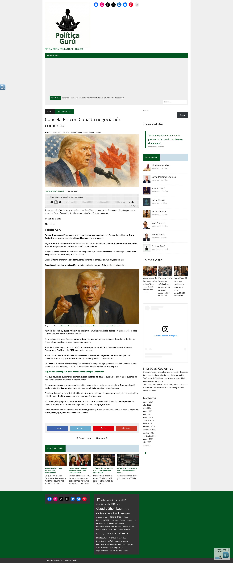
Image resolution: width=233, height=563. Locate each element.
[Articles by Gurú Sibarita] (146, 215)
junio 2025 (147, 445)
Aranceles (57, 132)
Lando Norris (112, 529)
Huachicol (118, 526)
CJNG (118, 504)
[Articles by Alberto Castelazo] (146, 169)
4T (98, 499)
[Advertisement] (116, 78)
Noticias (58, 468)
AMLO (123, 500)
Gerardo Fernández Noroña (115, 523)
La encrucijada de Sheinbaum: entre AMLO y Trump (150, 281)
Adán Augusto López (110, 500)
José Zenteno (158, 223)
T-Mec (98, 132)
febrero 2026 (148, 420)
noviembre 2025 (149, 430)
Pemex (117, 541)
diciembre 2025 (149, 426)
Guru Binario (158, 199)
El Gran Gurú (50, 468)
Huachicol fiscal (129, 526)
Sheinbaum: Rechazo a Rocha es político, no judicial (163, 375)
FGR (134, 520)
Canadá (66, 132)
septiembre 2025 (150, 436)
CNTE (127, 509)
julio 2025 (147, 442)
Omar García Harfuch (104, 541)
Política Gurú (58, 191)
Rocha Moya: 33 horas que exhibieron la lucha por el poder (180, 284)
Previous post (85, 438)
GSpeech (135, 205)
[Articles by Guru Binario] (146, 204)
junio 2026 (147, 408)
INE (97, 529)
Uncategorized (75, 473)
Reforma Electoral (114, 544)
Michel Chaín (158, 234)
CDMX (113, 504)
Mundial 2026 (102, 538)
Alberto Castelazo (161, 165)
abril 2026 (147, 414)
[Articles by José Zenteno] (146, 227)
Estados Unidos (126, 520)
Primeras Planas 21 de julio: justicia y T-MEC (127, 477)
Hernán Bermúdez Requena (105, 526)
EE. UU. (126, 517)
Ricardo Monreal (128, 544)
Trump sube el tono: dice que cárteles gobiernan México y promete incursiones (92, 326)
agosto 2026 (148, 402)
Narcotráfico (121, 538)
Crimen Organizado (102, 517)
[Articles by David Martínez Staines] (146, 181)
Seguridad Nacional (102, 551)
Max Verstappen (101, 534)
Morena (123, 533)
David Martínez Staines (164, 176)
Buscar (145, 110)
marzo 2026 (148, 417)
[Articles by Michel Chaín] (146, 239)
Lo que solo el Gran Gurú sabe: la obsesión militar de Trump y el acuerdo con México (55, 479)
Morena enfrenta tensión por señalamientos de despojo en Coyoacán (165, 284)
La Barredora (103, 529)
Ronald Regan (88, 132)
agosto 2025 (148, 439)
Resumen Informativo (77, 470)
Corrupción (125, 513)
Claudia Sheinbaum (110, 508)
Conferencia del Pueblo (108, 513)
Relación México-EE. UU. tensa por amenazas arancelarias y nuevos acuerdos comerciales (80, 479)
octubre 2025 (148, 433)
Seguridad (118, 547)
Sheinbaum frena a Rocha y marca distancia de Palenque (165, 384)
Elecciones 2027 (102, 520)
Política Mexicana (101, 544)
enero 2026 (147, 423)
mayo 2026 (147, 411)
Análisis (96, 468)
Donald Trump (76, 132)
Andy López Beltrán (103, 504)
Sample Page (53, 55)
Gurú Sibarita (159, 211)
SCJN (111, 547)
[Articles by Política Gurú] (146, 250)
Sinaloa (119, 551)
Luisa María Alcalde (123, 529)
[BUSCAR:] (175, 101)
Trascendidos (50, 473)
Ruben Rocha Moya (102, 548)
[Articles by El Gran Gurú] (146, 192)
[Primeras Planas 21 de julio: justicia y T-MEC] (128, 464)
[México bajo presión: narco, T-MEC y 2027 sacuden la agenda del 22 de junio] (104, 464)
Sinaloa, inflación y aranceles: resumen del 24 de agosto (165, 372)
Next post (100, 438)
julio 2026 (147, 405)
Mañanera (112, 533)
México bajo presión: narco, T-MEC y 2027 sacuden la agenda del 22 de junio (103, 479)
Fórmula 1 (100, 523)
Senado (112, 551)
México (102, 468)
